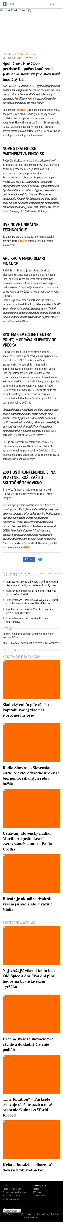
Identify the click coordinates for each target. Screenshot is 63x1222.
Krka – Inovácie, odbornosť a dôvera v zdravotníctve (27, 619)
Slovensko (30, 54)
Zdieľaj (10, 3)
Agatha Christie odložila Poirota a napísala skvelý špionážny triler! (29, 610)
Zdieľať (29, 559)
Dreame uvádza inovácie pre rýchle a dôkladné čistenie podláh (28, 1044)
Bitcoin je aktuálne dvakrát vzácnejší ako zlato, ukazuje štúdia (28, 635)
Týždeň (48, 573)
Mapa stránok (39, 1195)
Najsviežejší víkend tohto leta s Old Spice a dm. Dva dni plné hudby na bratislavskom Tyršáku (32, 583)
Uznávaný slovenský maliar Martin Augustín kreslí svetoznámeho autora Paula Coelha (27, 841)
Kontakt (36, 1188)
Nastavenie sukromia (12, 1199)
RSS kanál (37, 1192)
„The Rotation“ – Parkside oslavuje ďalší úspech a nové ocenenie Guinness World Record (32, 601)
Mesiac (57, 573)
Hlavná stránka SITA (11, 1195)
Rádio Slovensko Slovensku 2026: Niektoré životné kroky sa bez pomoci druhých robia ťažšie (31, 775)
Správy (21, 54)
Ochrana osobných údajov (14, 1192)
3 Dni (40, 573)
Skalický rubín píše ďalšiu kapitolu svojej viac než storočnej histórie (31, 592)
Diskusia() (32, 57)
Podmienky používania (13, 1188)
